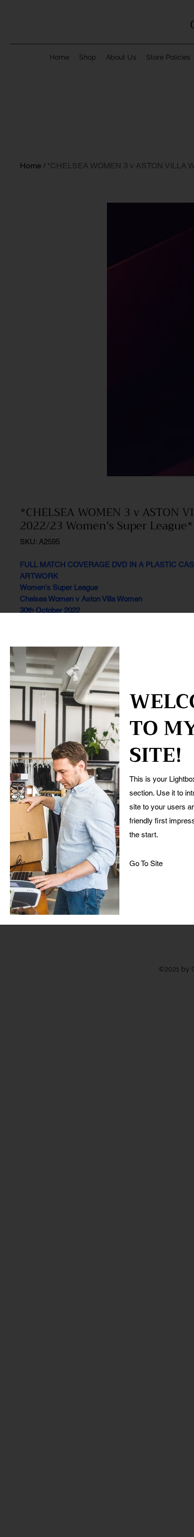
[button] (146, 863)
